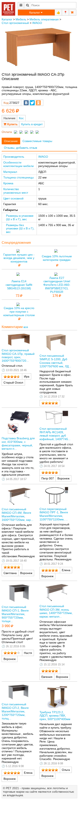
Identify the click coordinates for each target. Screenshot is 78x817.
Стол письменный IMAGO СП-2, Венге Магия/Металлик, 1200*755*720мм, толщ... (15, 711)
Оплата (7, 132)
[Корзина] (72, 12)
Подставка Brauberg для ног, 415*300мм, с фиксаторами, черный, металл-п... (18, 443)
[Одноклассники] (38, 102)
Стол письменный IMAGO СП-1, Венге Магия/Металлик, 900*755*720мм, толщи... (15, 614)
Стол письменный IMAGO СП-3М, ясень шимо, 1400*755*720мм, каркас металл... (56, 611)
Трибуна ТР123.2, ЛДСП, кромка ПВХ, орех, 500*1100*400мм (55, 716)
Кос (21, 118)
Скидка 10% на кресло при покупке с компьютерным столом (19, 311)
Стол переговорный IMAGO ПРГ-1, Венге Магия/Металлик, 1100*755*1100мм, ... (54, 514)
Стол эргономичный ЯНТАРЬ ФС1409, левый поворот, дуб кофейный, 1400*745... (55, 434)
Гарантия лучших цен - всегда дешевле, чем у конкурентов (19, 258)
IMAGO (37, 23)
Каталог (7, 19)
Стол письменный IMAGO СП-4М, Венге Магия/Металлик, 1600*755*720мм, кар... (17, 514)
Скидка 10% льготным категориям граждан (57, 258)
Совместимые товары (37, 141)
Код (6, 102)
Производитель (13, 156)
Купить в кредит (32, 124)
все (26, 327)
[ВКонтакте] (26, 102)
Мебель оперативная (44, 19)
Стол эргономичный (15, 23)
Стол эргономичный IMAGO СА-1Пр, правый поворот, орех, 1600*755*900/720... (18, 355)
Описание (11, 141)
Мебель (21, 19)
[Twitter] (32, 102)
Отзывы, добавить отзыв (20, 147)
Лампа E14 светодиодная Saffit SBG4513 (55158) (19, 285)
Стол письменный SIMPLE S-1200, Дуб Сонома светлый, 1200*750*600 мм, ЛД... (55, 361)
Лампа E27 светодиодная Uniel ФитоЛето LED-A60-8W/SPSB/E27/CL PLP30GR (56, 284)
